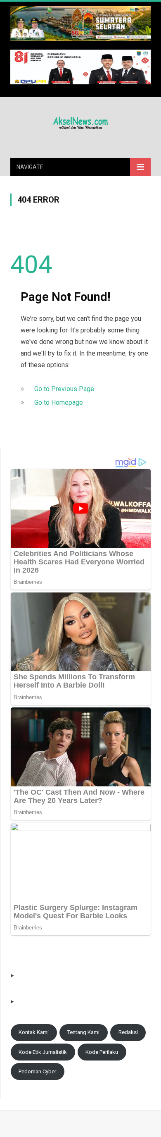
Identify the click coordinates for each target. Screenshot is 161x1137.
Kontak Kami (34, 1032)
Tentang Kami (83, 1032)
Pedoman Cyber (37, 1071)
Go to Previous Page (64, 389)
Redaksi (128, 1032)
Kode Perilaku (101, 1052)
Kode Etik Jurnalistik (43, 1052)
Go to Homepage (58, 402)
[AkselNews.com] (80, 121)
